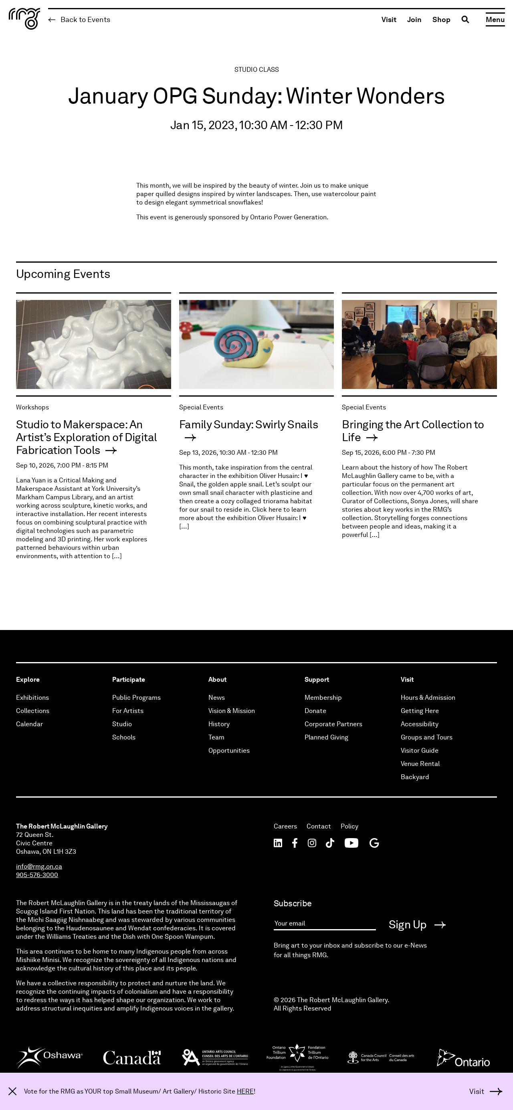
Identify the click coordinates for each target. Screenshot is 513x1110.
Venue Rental (420, 764)
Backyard (415, 777)
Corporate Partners (333, 724)
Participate (128, 679)
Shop (441, 19)
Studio (122, 724)
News (216, 697)
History (219, 724)
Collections (32, 711)
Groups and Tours (426, 737)
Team (216, 737)
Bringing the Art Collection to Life (413, 430)
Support (317, 679)
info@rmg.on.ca (39, 866)
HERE (245, 1091)
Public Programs (136, 697)
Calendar (29, 724)
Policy (349, 826)
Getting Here (420, 711)
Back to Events (84, 19)
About (217, 679)
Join (414, 19)
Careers (285, 826)
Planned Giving (326, 737)
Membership (323, 697)
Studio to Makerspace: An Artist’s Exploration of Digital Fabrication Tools (86, 437)
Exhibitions (32, 697)
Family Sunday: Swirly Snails (248, 424)
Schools (123, 737)
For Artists (127, 711)
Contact (319, 826)
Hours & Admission (428, 697)
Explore (28, 679)
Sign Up (409, 924)
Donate (315, 711)
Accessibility (419, 724)
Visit (389, 19)
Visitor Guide (419, 750)
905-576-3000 (37, 875)
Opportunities (229, 750)
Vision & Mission (231, 711)
